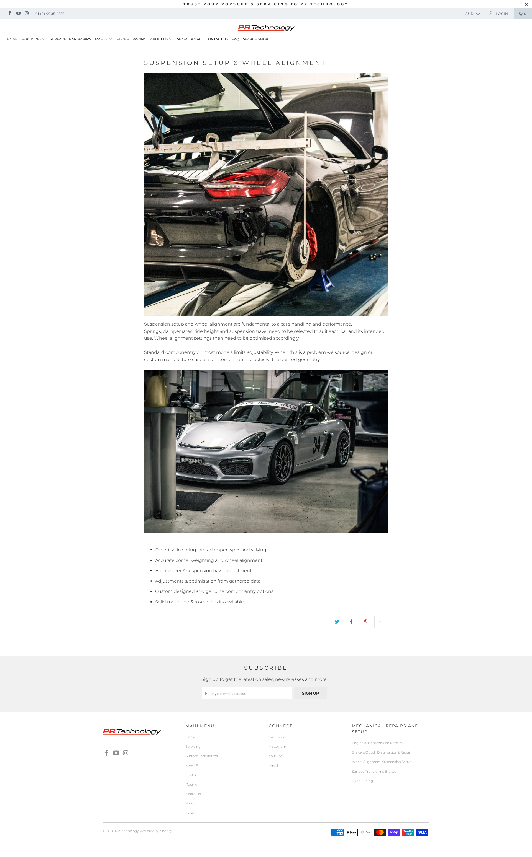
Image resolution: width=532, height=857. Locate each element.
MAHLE (101, 39)
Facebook (277, 737)
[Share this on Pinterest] (366, 622)
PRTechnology (127, 831)
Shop (182, 39)
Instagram (277, 746)
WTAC (196, 39)
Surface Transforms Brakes (374, 771)
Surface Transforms (70, 39)
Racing (139, 39)
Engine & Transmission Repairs (377, 743)
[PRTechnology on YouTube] (18, 14)
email (273, 765)
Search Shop (255, 39)
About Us (159, 39)
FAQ (235, 39)
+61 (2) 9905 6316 (49, 14)
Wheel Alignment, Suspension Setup (381, 762)
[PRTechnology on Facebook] (9, 14)
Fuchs (123, 39)
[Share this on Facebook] (351, 622)
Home (12, 39)
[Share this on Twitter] (337, 622)
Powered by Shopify (156, 831)
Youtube (276, 756)
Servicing (31, 39)
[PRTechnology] (266, 25)
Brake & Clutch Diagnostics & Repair (381, 752)
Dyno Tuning (362, 781)
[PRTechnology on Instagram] (26, 14)
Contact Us (217, 39)
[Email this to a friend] (380, 622)
